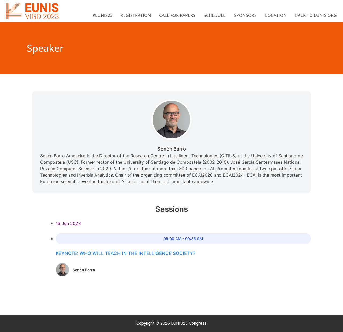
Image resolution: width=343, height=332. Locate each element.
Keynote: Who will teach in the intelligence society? (125, 253)
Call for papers (177, 15)
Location (276, 15)
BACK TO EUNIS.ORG (316, 15)
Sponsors (245, 15)
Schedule (215, 15)
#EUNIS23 (102, 15)
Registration (136, 15)
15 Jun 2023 (68, 223)
